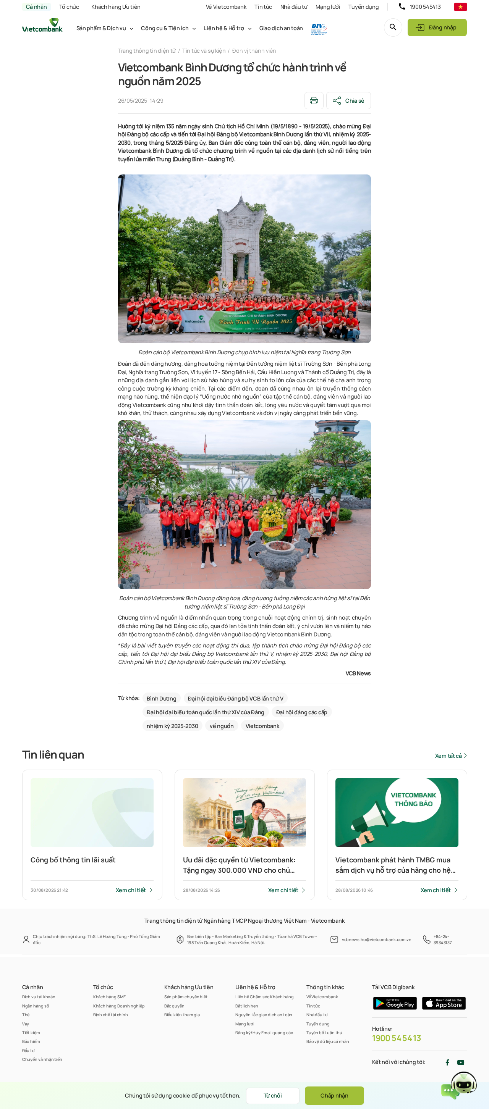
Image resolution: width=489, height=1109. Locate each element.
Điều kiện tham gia (182, 1014)
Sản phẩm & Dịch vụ (101, 28)
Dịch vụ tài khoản (39, 996)
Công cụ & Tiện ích (164, 28)
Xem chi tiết (131, 890)
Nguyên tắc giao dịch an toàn (264, 1014)
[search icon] (393, 27)
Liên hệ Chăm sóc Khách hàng (264, 996)
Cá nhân (36, 6)
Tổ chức (69, 6)
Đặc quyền (174, 1006)
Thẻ (26, 1014)
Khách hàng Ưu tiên (116, 6)
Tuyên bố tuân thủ (324, 1032)
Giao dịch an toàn (281, 28)
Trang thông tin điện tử (147, 50)
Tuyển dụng (363, 6)
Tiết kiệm (31, 1032)
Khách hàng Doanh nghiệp (119, 1006)
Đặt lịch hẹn (246, 1006)
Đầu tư (28, 1050)
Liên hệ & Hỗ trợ (224, 28)
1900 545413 (425, 6)
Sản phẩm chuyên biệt (186, 996)
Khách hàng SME (109, 996)
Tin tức (263, 6)
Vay (25, 1024)
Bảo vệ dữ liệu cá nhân (327, 1041)
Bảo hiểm (31, 1041)
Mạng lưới (328, 6)
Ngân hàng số (35, 1006)
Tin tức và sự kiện (204, 50)
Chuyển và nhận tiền (42, 1059)
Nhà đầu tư (294, 6)
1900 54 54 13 (396, 1038)
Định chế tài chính (110, 1014)
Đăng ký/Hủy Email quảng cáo (264, 1032)
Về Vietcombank (226, 6)
